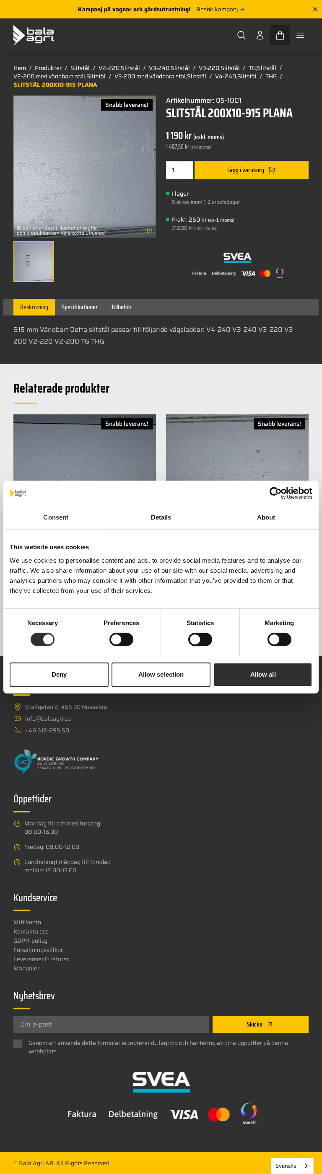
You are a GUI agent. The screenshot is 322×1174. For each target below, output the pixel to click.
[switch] (121, 639)
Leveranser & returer (41, 959)
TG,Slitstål (262, 67)
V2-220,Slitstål (119, 67)
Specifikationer (80, 307)
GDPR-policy (30, 940)
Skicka (254, 1024)
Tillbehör (121, 307)
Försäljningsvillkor (38, 950)
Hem (19, 67)
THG (271, 76)
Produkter (48, 67)
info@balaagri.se (48, 718)
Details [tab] (161, 517)
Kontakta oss (31, 931)
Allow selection (161, 674)
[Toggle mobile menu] (300, 35)
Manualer (26, 968)
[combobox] (292, 1166)
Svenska (285, 1165)
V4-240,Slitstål (236, 76)
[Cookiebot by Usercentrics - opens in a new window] (275, 493)
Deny (59, 674)
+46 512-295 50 (47, 730)
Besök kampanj (217, 9)
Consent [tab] (55, 517)
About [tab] (266, 517)
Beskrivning (34, 307)
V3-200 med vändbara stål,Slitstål (160, 76)
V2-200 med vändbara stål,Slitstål (59, 76)
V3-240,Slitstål (169, 67)
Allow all (263, 674)
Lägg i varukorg (245, 170)
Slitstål (80, 67)
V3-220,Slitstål (219, 67)
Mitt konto (27, 922)
